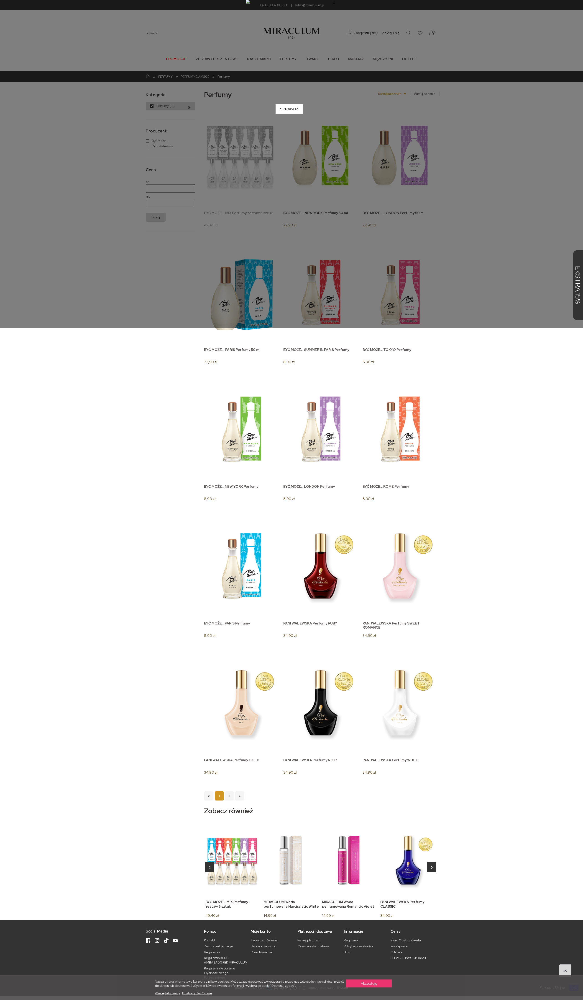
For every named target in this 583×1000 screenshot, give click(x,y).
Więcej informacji (167, 993)
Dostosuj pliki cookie (197, 993)
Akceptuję (369, 983)
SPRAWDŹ (289, 108)
